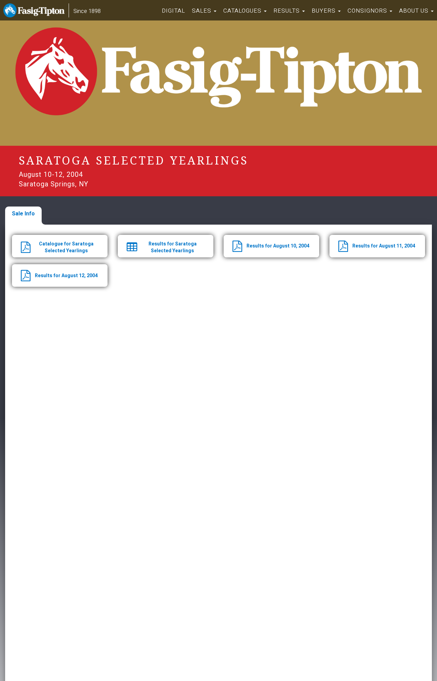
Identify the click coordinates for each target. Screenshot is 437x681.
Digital (173, 10)
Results (287, 10)
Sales (202, 10)
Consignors (368, 10)
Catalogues (243, 10)
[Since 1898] (35, 11)
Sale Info (23, 214)
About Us (414, 10)
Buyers (324, 10)
